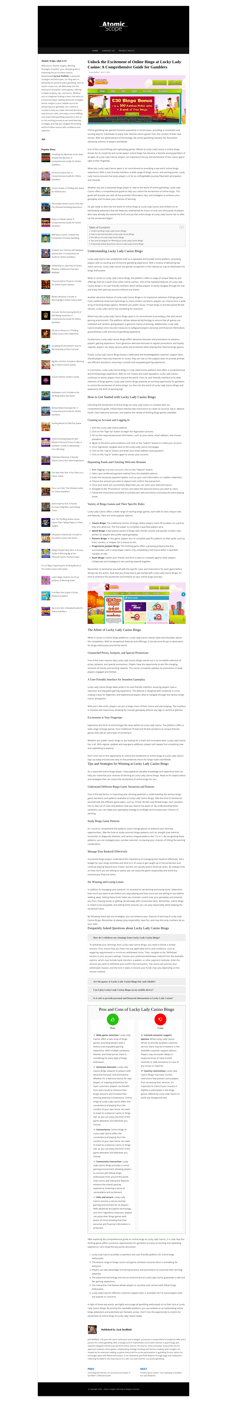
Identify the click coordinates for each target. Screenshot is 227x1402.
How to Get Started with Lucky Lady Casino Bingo (112, 234)
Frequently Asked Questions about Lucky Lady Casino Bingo (117, 244)
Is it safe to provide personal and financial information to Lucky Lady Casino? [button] (133, 998)
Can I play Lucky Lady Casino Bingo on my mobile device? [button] (123, 990)
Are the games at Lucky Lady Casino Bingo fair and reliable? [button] (124, 981)
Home (95, 51)
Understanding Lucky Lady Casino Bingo (108, 231)
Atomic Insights (110, 1389)
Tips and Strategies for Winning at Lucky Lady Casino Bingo (117, 240)
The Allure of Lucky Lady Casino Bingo (107, 237)
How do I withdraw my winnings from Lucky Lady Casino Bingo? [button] (126, 937)
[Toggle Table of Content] (180, 227)
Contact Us (108, 51)
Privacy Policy (127, 51)
